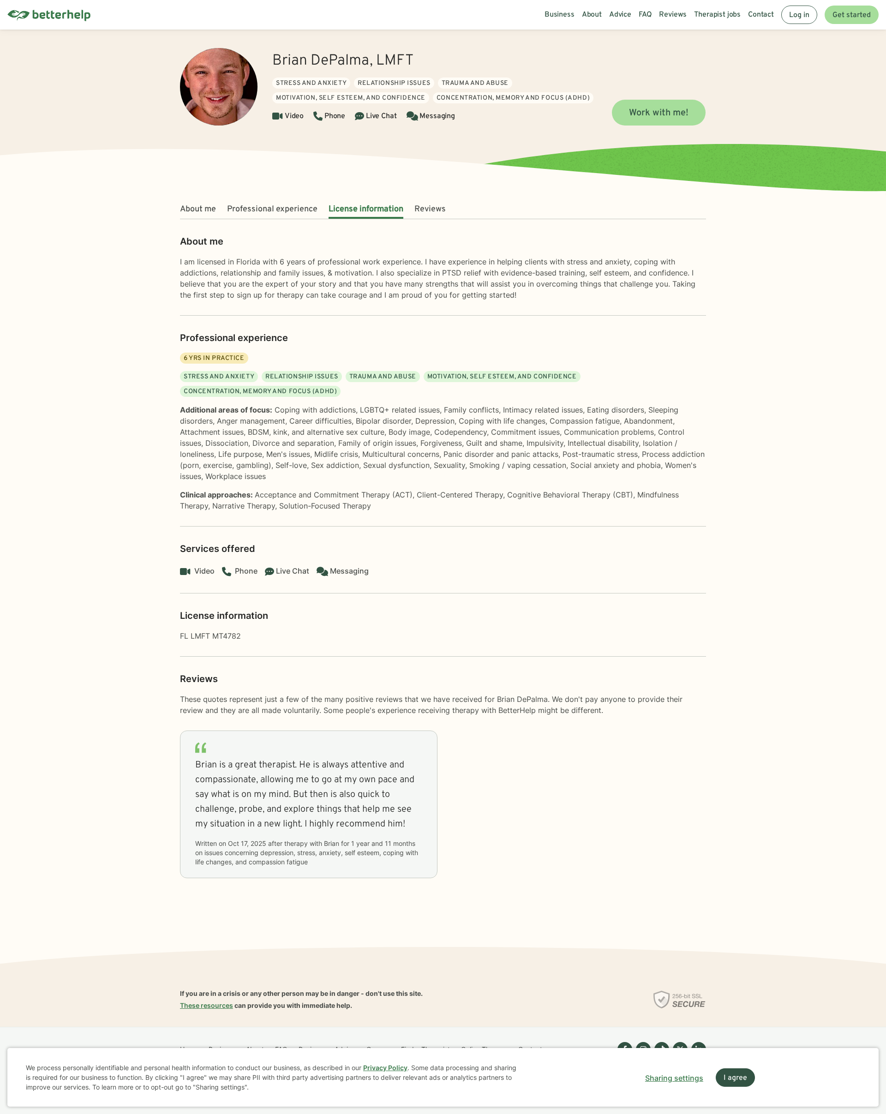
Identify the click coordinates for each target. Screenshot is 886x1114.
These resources (206, 1005)
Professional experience (272, 209)
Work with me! (658, 113)
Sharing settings (674, 1078)
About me (198, 209)
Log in (799, 15)
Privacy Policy (385, 1068)
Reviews (430, 209)
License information (366, 209)
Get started (851, 15)
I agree (735, 1078)
